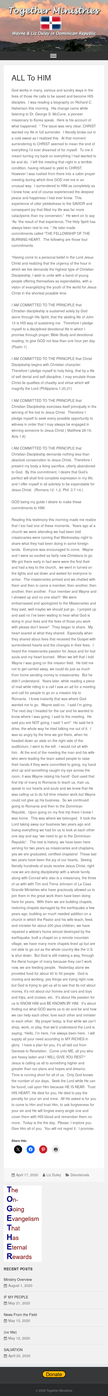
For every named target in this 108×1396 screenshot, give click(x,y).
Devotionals (80, 1174)
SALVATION (13, 1349)
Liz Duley (53, 1174)
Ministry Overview (18, 1279)
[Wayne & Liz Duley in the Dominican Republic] (54, 19)
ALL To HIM (31, 77)
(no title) (10, 1332)
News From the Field (20, 1314)
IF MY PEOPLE (16, 1296)
